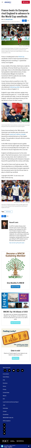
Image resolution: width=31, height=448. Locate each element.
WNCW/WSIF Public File (8, 417)
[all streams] (29, 446)
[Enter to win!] (15, 338)
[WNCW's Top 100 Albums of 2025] (15, 301)
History (4, 386)
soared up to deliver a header (17, 134)
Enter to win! (15, 351)
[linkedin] (4, 433)
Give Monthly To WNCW (15, 283)
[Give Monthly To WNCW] (15, 266)
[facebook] (4, 424)
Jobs (4, 405)
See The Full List (15, 322)
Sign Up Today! (15, 286)
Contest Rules (6, 392)
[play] (2, 446)
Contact (4, 411)
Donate (26, 2)
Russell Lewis (9, 19)
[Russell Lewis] (4, 224)
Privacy (4, 389)
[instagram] (4, 427)
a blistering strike (15, 87)
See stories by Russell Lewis (16, 243)
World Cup (21, 56)
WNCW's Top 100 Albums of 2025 (15, 312)
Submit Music (6, 376)
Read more (16, 358)
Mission (4, 395)
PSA (4, 380)
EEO (4, 398)
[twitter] (4, 430)
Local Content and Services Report (11, 402)
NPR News (8, 211)
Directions (5, 383)
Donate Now (5, 414)
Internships (5, 408)
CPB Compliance (6, 420)
